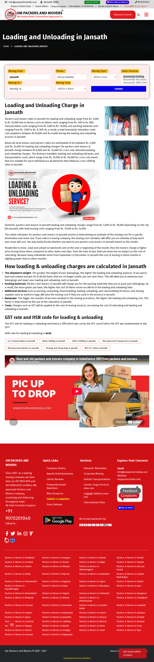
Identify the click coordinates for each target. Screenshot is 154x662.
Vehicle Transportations (97, 479)
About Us (114, 651)
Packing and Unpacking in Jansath (62, 348)
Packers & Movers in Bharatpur (94, 586)
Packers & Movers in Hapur (92, 581)
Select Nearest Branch (118, 2)
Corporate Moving (93, 473)
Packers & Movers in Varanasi (19, 634)
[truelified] (32, 534)
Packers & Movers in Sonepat (19, 562)
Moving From (16, 71)
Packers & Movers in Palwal (18, 566)
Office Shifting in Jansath (83, 341)
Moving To (15, 82)
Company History (56, 468)
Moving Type (99, 71)
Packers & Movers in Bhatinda (19, 597)
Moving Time (63, 82)
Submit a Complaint (58, 499)
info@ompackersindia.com (132, 472)
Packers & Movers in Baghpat (56, 581)
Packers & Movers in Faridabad (19, 557)
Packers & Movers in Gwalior (18, 612)
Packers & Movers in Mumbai (130, 621)
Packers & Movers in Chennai (19, 605)
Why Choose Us (55, 493)
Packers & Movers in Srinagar (56, 630)
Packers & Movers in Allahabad (94, 593)
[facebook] (7, 534)
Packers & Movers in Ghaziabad (94, 574)
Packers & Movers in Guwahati (131, 605)
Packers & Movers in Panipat (130, 562)
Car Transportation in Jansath (21, 341)
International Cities (94, 502)
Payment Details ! (92, 2)
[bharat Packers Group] (7, 541)
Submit (119, 88)
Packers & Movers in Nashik (55, 626)
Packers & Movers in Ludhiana (56, 621)
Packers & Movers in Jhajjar (92, 562)
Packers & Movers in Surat (92, 630)
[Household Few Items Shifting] (133, 79)
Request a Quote (59, 6)
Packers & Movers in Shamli (130, 581)
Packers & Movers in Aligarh (55, 593)
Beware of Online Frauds (21, 6)
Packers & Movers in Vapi (129, 630)
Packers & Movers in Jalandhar (56, 617)
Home (6, 46)
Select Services (130, 71)
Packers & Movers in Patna (92, 626)
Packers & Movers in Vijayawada (57, 634)
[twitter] (13, 534)
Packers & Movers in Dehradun (57, 605)
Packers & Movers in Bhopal (55, 597)
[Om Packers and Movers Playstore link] (58, 520)
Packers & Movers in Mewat (92, 557)
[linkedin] (19, 534)
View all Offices (126, 508)
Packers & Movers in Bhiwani (56, 566)
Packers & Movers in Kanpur (93, 617)
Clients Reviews (55, 479)
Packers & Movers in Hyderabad (57, 612)
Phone (60, 71)
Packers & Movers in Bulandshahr (21, 581)
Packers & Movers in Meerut (55, 574)
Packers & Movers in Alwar (55, 586)
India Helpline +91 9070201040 (81, 6)
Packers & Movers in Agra (129, 586)
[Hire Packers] (13, 541)
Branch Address (42, 6)
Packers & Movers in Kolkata (130, 617)
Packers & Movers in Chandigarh (132, 597)
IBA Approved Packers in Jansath (23, 348)
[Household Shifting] (133, 76)
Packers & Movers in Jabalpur (131, 612)
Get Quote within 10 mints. (132, 653)
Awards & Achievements (60, 473)
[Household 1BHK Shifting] (133, 82)
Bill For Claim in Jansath (96, 348)
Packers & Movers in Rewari (55, 562)
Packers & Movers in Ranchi (18, 630)
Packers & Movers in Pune (129, 626)
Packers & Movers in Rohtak (130, 557)
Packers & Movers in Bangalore (132, 593)
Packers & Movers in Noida (18, 574)
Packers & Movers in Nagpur (18, 626)
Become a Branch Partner (108, 6)
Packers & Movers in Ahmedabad (20, 593)
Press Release (54, 504)
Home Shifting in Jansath (53, 341)
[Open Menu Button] (146, 15)
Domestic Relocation (95, 468)
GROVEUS (87, 658)
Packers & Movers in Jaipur (18, 617)
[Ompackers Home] (34, 14)
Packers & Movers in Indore (92, 612)
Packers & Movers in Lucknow (19, 621)
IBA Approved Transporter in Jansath (120, 341)
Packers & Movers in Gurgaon (56, 557)
